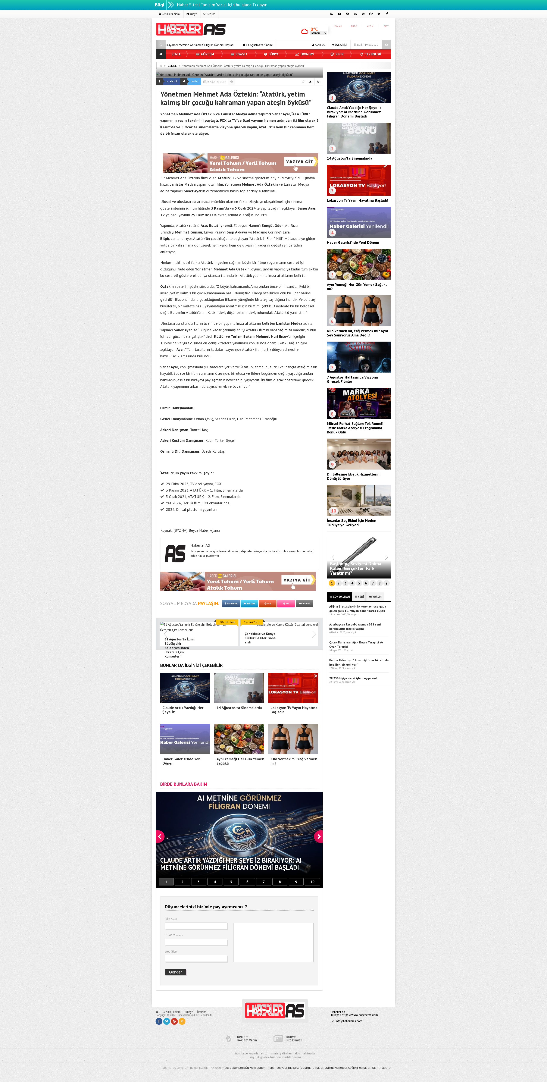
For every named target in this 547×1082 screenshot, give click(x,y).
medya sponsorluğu (235, 1068)
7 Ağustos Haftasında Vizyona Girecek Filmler (352, 379)
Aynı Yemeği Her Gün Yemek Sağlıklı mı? (357, 286)
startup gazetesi (336, 1068)
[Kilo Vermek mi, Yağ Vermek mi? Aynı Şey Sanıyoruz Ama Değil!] (359, 325)
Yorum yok (352, 614)
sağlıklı (353, 1068)
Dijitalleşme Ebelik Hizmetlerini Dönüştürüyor (354, 476)
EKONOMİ (307, 54)
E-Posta (174, 935)
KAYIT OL (319, 44)
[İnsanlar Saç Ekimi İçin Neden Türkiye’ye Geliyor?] (359, 515)
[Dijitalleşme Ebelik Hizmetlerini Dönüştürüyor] (359, 468)
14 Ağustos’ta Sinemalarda (172, 45)
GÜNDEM (207, 54)
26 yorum (348, 650)
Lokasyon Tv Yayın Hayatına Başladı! (223, 45)
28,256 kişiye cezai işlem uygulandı (353, 678)
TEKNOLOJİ (372, 54)
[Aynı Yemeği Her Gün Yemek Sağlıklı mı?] (359, 279)
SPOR (339, 54)
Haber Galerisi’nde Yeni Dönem (353, 242)
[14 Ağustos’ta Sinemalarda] (359, 152)
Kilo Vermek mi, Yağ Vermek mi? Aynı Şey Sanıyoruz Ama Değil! (357, 333)
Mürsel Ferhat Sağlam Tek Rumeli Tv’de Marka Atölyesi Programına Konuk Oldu (355, 428)
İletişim (210, 14)
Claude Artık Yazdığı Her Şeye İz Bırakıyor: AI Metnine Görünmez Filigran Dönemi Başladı (354, 112)
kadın (375, 1068)
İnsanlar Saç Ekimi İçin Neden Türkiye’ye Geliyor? (351, 522)
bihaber (318, 1068)
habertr (386, 1068)
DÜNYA (273, 54)
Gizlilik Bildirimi (170, 14)
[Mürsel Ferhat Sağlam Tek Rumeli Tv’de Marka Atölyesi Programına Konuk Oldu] (359, 418)
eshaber (364, 1068)
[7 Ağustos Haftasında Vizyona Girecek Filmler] (359, 371)
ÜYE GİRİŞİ (340, 44)
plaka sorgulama (300, 1068)
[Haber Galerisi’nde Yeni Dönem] (359, 237)
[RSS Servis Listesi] (182, 1021)
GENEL (176, 54)
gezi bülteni (258, 1068)
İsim (171, 919)
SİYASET (241, 54)
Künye (193, 14)
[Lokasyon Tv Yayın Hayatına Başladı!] (359, 195)
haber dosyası (277, 1068)
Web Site (171, 951)
